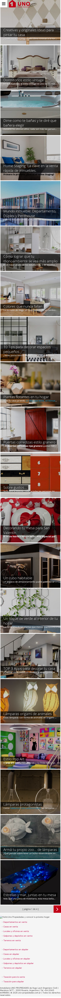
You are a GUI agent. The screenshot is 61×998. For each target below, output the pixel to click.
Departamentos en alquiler (15, 950)
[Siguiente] (57, 909)
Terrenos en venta (12, 941)
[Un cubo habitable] (30, 565)
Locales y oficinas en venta (16, 931)
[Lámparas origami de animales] (30, 701)
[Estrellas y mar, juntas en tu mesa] (30, 882)
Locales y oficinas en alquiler (16, 959)
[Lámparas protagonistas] (30, 792)
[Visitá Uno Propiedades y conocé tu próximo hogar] (18, 3)
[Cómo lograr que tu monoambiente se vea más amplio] (30, 248)
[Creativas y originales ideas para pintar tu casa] (30, 22)
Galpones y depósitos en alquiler (18, 963)
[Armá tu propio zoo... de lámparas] (30, 837)
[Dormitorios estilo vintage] (30, 67)
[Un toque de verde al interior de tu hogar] (30, 610)
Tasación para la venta (14, 977)
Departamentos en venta (15, 922)
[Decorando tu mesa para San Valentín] (30, 520)
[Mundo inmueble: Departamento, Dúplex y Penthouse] (30, 203)
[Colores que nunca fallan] (30, 294)
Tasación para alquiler (13, 982)
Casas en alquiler (11, 954)
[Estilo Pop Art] (30, 746)
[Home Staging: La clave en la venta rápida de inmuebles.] (30, 158)
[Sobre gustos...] (30, 475)
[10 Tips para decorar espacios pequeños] (30, 339)
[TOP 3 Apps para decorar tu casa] (30, 656)
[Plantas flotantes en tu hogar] (30, 384)
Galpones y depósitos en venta (17, 936)
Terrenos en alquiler (12, 968)
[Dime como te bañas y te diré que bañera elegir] (30, 113)
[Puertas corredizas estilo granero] (30, 429)
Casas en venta (10, 927)
